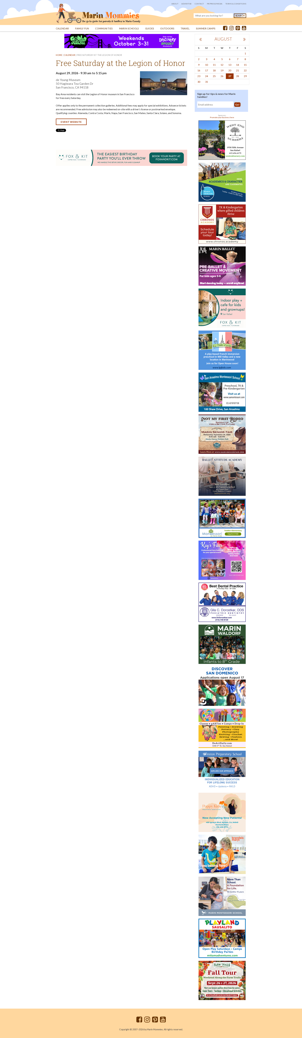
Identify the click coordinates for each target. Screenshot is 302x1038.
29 (245, 76)
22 (245, 70)
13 (229, 64)
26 (222, 76)
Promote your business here (222, 117)
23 (198, 76)
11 (214, 64)
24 (206, 76)
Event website (71, 121)
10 (206, 64)
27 (229, 76)
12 (222, 64)
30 (198, 81)
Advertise (186, 4)
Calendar (62, 28)
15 (245, 64)
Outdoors (167, 28)
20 (229, 70)
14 (237, 64)
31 (206, 81)
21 (237, 70)
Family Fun (82, 28)
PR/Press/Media (214, 4)
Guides (149, 28)
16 (198, 70)
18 (214, 70)
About (174, 4)
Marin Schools (129, 28)
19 (222, 70)
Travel (185, 28)
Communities (104, 28)
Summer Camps (205, 28)
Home (59, 55)
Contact (199, 4)
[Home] (98, 11)
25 (214, 76)
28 (237, 76)
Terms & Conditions (235, 4)
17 (206, 70)
